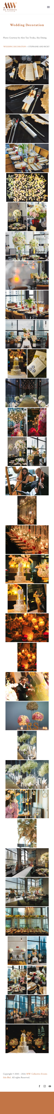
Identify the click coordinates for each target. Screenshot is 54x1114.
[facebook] (39, 1086)
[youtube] (50, 1086)
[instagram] (44, 1086)
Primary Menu (48, 7)
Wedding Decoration (14, 46)
